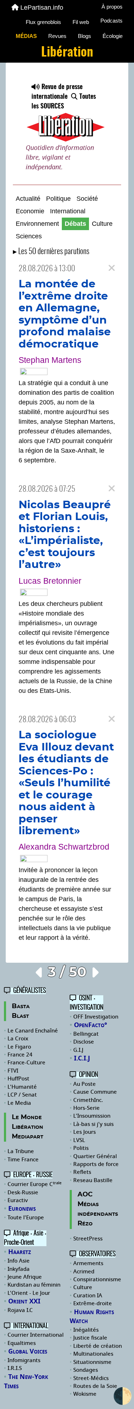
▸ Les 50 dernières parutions (51, 252)
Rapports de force (96, 1164)
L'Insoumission (91, 1116)
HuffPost (18, 1079)
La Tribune (21, 1151)
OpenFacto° (90, 1025)
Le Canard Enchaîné (33, 1031)
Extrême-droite (92, 1303)
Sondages (85, 1370)
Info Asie (19, 1261)
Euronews (22, 1208)
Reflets (82, 1172)
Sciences (29, 236)
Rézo (85, 1223)
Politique (58, 198)
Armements (88, 1263)
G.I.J (78, 1050)
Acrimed (83, 1272)
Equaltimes (22, 1343)
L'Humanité (22, 1087)
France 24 (20, 1055)
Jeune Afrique (25, 1277)
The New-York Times (26, 1381)
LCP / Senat (22, 1095)
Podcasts (111, 21)
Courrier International (36, 1335)
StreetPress (88, 1239)
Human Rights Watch (92, 1316)
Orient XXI (24, 1301)
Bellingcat (86, 1034)
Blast (20, 1016)
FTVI (13, 1071)
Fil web (81, 22)
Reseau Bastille (93, 1180)
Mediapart (27, 1136)
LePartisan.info (41, 7)
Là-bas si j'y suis (93, 1124)
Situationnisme (92, 1362)
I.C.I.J (82, 1058)
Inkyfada (19, 1269)
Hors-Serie (86, 1108)
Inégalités (86, 1330)
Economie (30, 211)
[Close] (111, 268)
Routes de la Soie (95, 1386)
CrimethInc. (88, 1100)
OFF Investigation (95, 1017)
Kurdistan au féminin (34, 1285)
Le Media (19, 1103)
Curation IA (87, 1295)
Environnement (37, 223)
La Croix (18, 1039)
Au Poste (84, 1084)
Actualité (28, 198)
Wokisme (84, 1394)
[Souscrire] (67, 113)
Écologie (113, 36)
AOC (85, 1194)
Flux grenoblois (43, 22)
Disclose (83, 1042)
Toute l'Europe (26, 1217)
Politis (81, 1148)
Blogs (84, 36)
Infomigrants (24, 1360)
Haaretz (19, 1252)
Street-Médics (91, 1378)
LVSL (79, 1140)
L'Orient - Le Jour (29, 1293)
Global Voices (27, 1351)
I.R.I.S (15, 1368)
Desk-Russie (23, 1192)
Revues (57, 36)
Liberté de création (97, 1346)
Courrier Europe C (34, 1184)
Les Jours (84, 1132)
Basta (21, 1006)
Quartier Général (95, 1156)
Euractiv (18, 1200)
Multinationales (93, 1354)
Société (87, 198)
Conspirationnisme (97, 1279)
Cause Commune (95, 1092)
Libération (27, 1127)
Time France (23, 1159)
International (67, 211)
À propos (112, 7)
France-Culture (26, 1063)
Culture (102, 223)
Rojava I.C (20, 1310)
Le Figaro (19, 1047)
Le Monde (27, 1117)
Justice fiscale (90, 1338)
